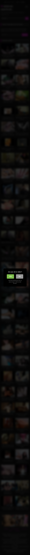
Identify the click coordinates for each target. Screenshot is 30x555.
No (20, 276)
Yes (10, 276)
